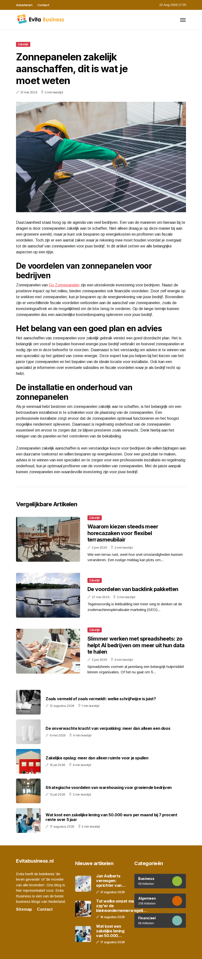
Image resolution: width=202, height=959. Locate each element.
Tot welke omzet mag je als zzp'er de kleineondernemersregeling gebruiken (122, 906)
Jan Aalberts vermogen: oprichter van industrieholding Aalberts (111, 881)
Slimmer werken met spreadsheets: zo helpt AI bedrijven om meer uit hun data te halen (136, 645)
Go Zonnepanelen (64, 285)
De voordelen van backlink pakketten (132, 589)
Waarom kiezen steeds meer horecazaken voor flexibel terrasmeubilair (122, 533)
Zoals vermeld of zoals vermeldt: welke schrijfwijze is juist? (101, 699)
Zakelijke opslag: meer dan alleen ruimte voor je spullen (97, 758)
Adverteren (24, 5)
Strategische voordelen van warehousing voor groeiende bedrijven (109, 787)
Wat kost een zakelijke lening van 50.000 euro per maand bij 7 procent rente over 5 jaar (111, 817)
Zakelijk (23, 44)
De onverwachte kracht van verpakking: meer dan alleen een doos (108, 728)
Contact (43, 5)
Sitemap (24, 909)
